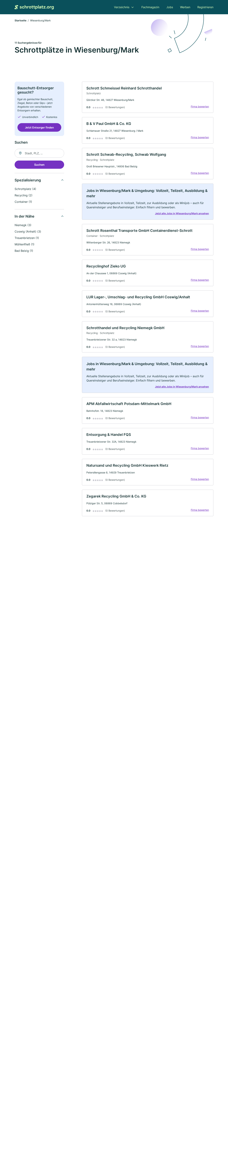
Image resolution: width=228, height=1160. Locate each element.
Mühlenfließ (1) (24, 244)
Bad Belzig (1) (24, 250)
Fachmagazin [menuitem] (150, 7)
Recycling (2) (23, 195)
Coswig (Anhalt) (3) (28, 231)
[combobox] (39, 153)
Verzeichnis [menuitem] (121, 7)
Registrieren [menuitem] (205, 7)
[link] (147, 97)
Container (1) (23, 201)
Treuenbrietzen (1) (27, 238)
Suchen (39, 164)
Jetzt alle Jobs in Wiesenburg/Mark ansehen (182, 213)
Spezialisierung (28, 180)
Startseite (20, 20)
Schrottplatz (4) (25, 189)
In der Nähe (24, 216)
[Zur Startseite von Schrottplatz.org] (34, 7)
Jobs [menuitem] (169, 7)
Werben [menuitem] (185, 7)
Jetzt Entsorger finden (39, 127)
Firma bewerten (200, 106)
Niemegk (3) (23, 225)
